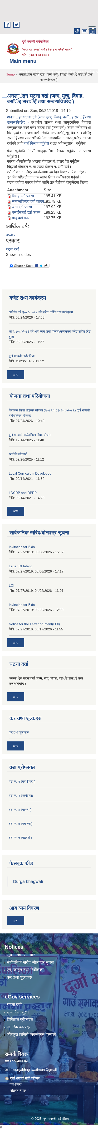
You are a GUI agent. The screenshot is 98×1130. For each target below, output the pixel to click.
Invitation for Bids (22, 547)
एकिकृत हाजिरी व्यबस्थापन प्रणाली (31, 1034)
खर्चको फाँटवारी (18, 454)
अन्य (15, 375)
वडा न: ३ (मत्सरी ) (20, 809)
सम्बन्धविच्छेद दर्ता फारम (28, 201)
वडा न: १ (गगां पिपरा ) (22, 781)
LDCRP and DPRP (23, 493)
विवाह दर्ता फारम (23, 196)
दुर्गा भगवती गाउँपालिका (22, 356)
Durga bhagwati (28, 881)
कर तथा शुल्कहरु (19, 732)
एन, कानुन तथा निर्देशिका (25, 970)
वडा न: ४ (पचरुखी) (21, 824)
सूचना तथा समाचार (21, 955)
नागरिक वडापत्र (18, 1027)
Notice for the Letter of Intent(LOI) (34, 624)
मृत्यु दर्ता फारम (21, 218)
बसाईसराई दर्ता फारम (26, 212)
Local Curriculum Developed (30, 473)
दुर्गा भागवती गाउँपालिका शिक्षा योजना (30, 435)
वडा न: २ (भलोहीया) (21, 795)
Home (10, 74)
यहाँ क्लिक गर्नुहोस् (37, 143)
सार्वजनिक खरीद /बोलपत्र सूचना (30, 962)
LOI (11, 585)
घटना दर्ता (12, 249)
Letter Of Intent (20, 566)
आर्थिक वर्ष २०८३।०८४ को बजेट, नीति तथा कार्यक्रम (41, 312)
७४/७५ (10, 235)
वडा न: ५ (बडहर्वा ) (20, 838)
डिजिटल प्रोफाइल (20, 1019)
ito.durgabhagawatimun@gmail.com (36, 1070)
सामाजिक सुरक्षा (18, 1012)
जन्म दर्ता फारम (22, 207)
